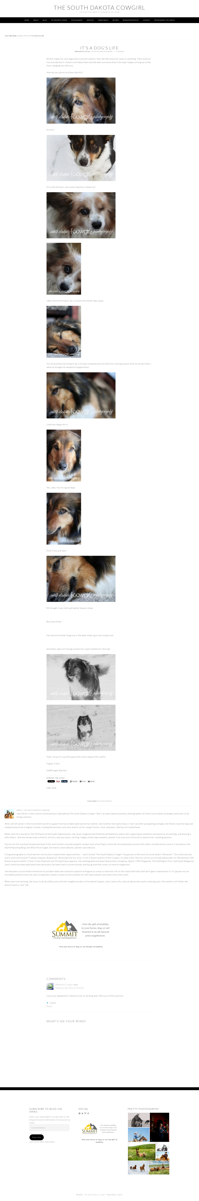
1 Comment (120, 51)
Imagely (119, 1195)
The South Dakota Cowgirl (99, 7)
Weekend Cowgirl (64, 984)
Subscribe (36, 1137)
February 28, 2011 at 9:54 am (69, 988)
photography (106, 801)
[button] (139, 1119)
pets (98, 801)
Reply (49, 1006)
